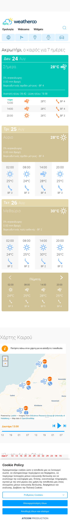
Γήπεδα (21, 37)
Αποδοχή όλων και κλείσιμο (35, 511)
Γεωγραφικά (8, 37)
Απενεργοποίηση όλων (35, 503)
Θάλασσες (48, 37)
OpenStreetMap (28, 418)
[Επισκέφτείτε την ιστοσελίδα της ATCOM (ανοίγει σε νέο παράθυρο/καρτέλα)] (35, 518)
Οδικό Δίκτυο (61, 37)
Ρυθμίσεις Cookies (33, 495)
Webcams (23, 29)
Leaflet (13, 415)
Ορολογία (8, 29)
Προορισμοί (35, 37)
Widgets (38, 29)
